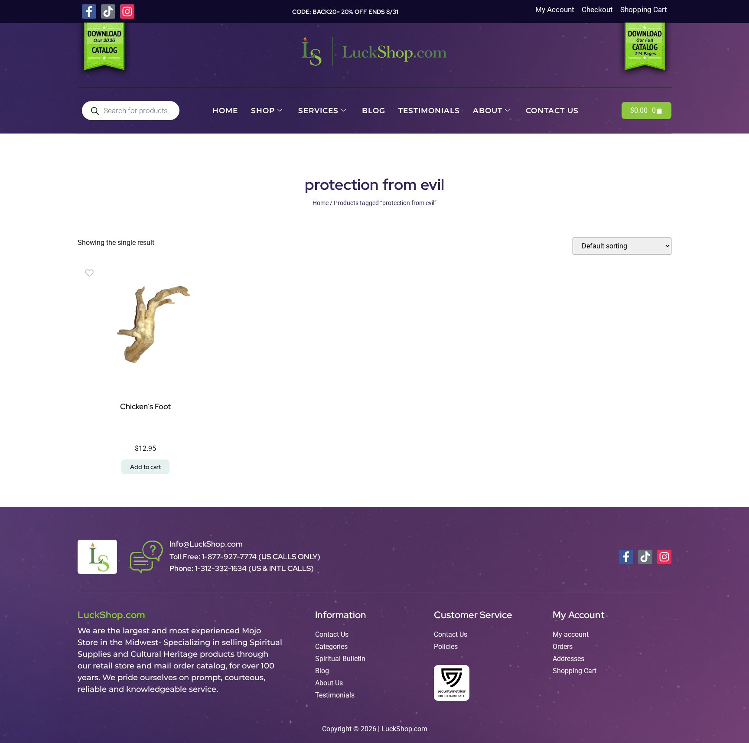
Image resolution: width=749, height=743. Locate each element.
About (487, 110)
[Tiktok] (108, 11)
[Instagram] (127, 11)
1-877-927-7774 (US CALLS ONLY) (261, 556)
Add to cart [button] (145, 467)
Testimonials (429, 110)
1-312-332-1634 (221, 568)
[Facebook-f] (89, 11)
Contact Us (552, 110)
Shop (263, 110)
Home (225, 110)
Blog (373, 110)
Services (318, 110)
